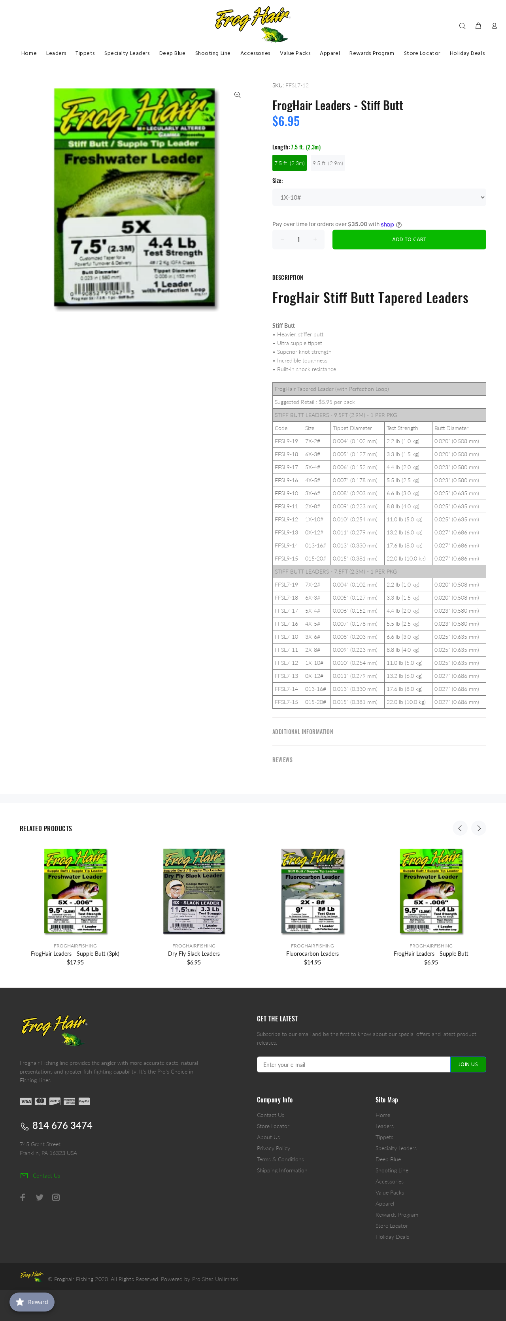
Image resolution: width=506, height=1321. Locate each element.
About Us (268, 1137)
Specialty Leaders (396, 1148)
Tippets (384, 1137)
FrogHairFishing (75, 946)
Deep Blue (388, 1159)
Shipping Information (282, 1170)
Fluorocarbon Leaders (312, 953)
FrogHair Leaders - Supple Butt (431, 953)
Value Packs (390, 1192)
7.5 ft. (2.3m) (289, 163)
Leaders (385, 1126)
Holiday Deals (392, 1236)
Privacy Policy (273, 1148)
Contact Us (270, 1115)
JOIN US (468, 1064)
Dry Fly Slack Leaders (194, 953)
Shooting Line (392, 1170)
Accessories (390, 1181)
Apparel (385, 1203)
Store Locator (273, 1126)
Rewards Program (397, 1214)
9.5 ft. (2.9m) (328, 163)
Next (478, 828)
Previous (460, 828)
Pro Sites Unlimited (215, 1279)
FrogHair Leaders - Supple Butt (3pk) (75, 953)
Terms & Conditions (280, 1159)
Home (383, 1115)
